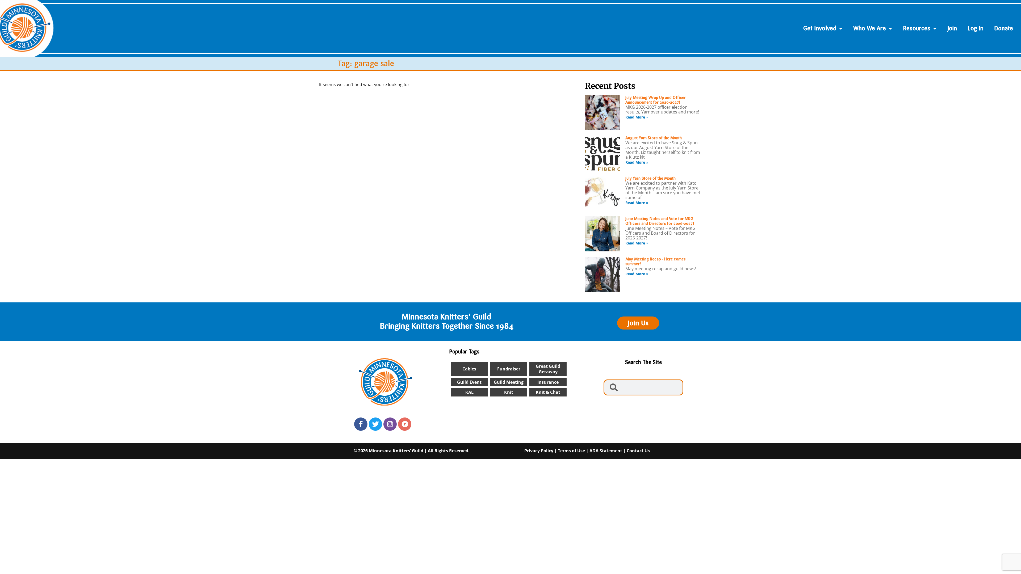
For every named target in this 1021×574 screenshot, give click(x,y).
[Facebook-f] (360, 424)
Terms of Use (571, 451)
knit (508, 392)
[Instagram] (390, 424)
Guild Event (469, 382)
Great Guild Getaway (548, 369)
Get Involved (819, 28)
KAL (469, 392)
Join (952, 28)
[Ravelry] (404, 424)
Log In (976, 28)
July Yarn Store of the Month (650, 178)
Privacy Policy (538, 451)
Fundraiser (508, 369)
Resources (916, 28)
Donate (1003, 28)
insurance (548, 382)
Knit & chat (548, 392)
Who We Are (869, 28)
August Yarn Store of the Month (653, 138)
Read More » (636, 117)
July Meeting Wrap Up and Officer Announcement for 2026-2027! (655, 100)
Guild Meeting (509, 382)
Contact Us (638, 451)
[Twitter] (375, 424)
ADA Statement (605, 451)
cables (469, 369)
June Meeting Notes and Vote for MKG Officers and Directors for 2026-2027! (659, 221)
